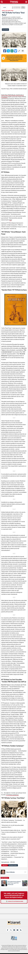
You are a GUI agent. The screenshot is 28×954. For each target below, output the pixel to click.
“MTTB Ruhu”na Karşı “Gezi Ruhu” (13, 13)
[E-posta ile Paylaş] (22, 50)
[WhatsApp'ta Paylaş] (11, 50)
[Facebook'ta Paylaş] (4, 50)
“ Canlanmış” (12, 794)
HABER (4, 7)
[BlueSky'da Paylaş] (15, 50)
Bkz (10, 220)
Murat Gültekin (10, 872)
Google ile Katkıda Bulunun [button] (15, 901)
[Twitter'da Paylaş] (8, 50)
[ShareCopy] (19, 50)
